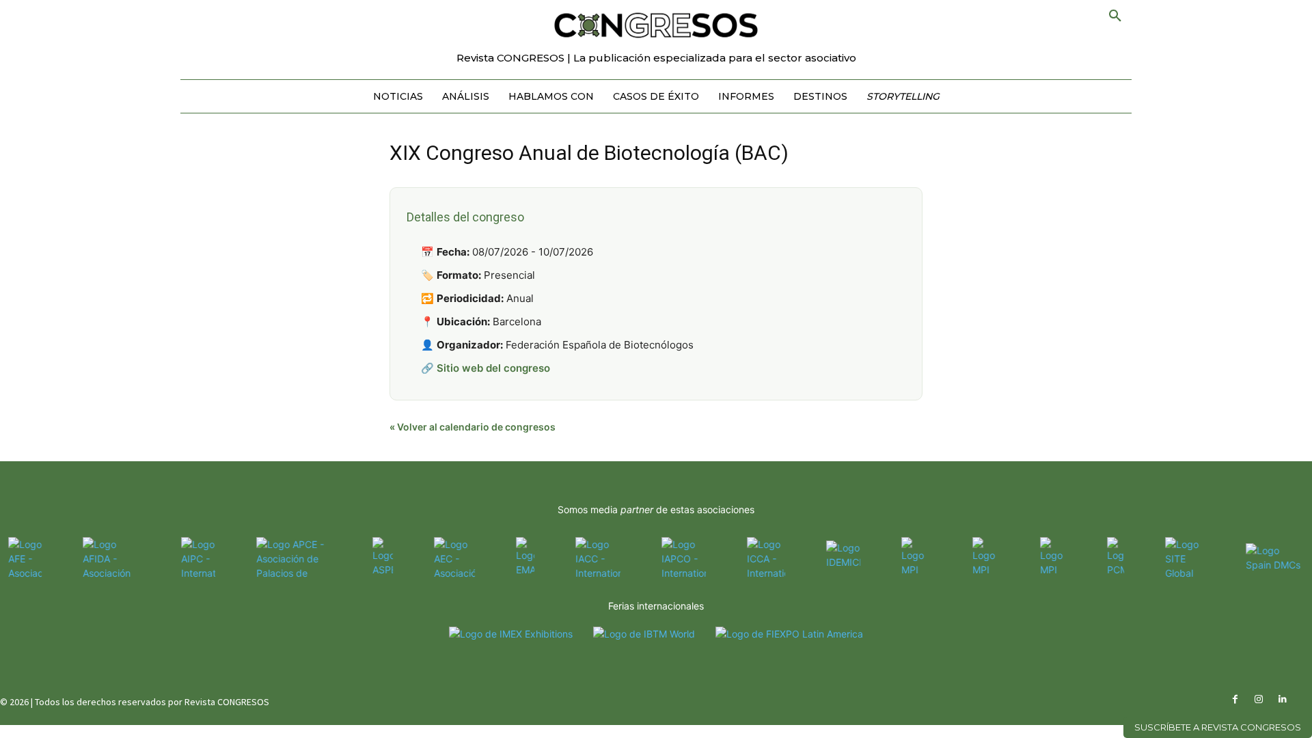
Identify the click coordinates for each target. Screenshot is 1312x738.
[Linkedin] (1283, 699)
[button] (1115, 16)
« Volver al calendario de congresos (473, 427)
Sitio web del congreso (493, 367)
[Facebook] (1234, 699)
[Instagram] (1259, 699)
